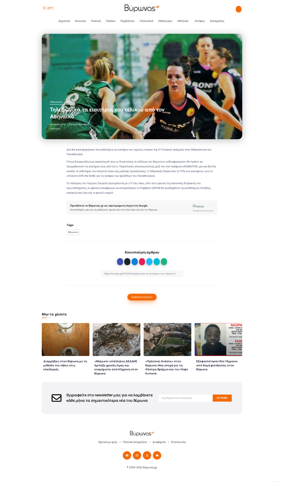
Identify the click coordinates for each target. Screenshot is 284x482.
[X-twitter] (147, 455)
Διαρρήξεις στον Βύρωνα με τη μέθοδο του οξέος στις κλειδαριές (65, 365)
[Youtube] (157, 455)
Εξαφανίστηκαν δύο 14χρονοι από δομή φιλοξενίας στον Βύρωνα (217, 365)
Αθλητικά (69, 101)
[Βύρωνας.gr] (142, 8)
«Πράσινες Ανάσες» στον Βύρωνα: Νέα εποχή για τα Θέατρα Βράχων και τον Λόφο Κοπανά (166, 367)
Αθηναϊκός (56, 101)
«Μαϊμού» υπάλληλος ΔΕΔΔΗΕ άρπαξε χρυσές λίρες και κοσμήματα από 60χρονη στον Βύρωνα (116, 367)
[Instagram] (137, 455)
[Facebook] (127, 455)
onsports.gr (55, 128)
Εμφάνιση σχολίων (142, 297)
